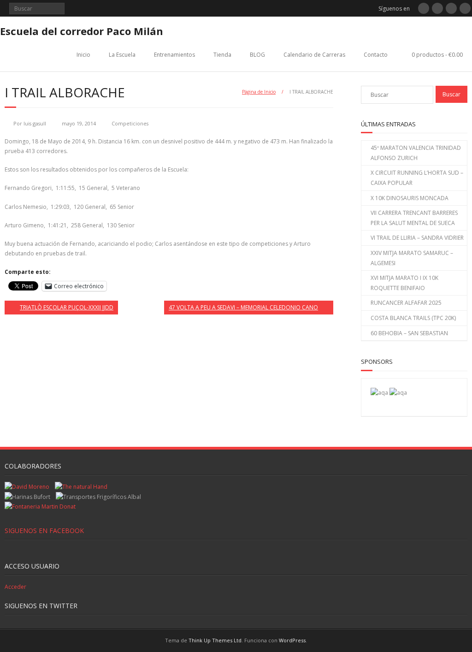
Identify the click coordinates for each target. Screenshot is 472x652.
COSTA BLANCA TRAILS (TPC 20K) (413, 318)
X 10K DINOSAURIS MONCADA (409, 198)
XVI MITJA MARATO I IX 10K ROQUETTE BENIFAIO (404, 283)
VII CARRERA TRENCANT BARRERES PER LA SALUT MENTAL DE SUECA (414, 218)
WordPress (292, 640)
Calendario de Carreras (314, 55)
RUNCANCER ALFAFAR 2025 (406, 303)
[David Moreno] (398, 393)
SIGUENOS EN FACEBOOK (44, 530)
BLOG (257, 55)
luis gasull (35, 123)
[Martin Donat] (40, 506)
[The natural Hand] (81, 487)
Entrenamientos (174, 55)
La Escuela (122, 55)
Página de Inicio (259, 92)
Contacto (376, 55)
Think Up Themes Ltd (215, 640)
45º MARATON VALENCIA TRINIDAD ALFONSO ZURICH (416, 153)
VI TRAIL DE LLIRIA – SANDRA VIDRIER (417, 238)
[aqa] (379, 393)
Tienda (222, 55)
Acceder (15, 587)
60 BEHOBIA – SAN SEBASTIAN (409, 333)
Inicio (83, 55)
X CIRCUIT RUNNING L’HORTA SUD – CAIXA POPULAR (417, 178)
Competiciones (130, 123)
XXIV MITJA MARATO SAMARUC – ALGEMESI (412, 258)
